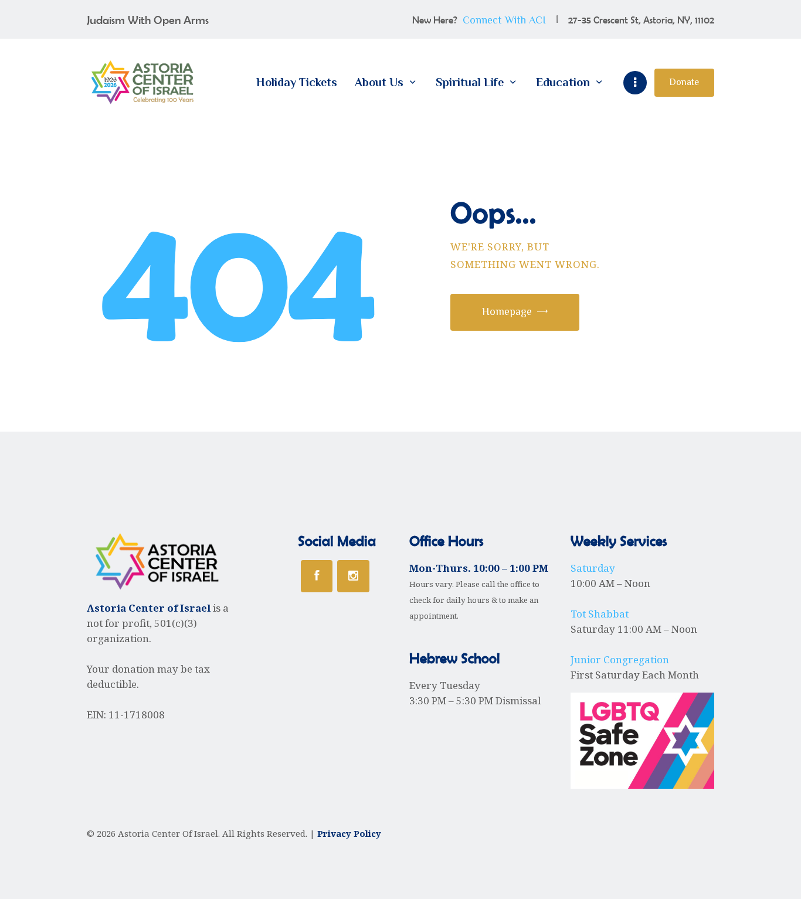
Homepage (507, 311)
